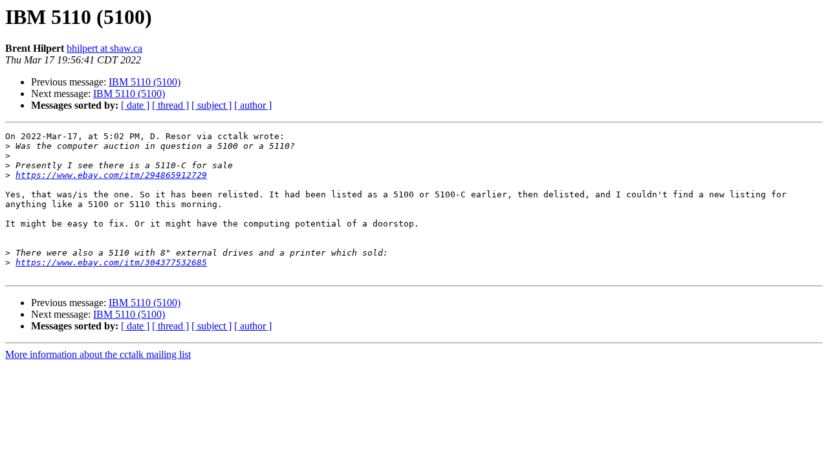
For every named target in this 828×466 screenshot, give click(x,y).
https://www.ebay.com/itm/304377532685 (111, 262)
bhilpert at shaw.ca (104, 48)
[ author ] (253, 105)
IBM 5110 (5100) (144, 81)
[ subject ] (211, 105)
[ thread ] (170, 105)
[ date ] (135, 105)
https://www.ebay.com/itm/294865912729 (111, 175)
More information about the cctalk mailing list (98, 354)
